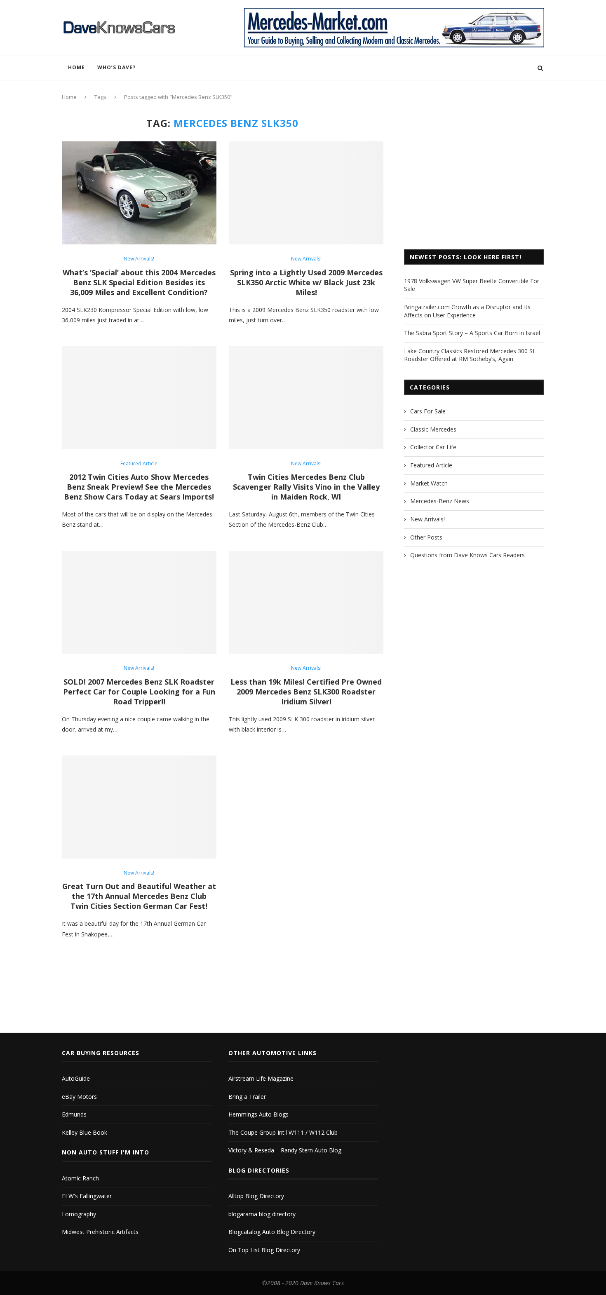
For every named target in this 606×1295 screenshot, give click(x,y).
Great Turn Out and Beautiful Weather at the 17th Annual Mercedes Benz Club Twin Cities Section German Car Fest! (139, 896)
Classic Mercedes (433, 429)
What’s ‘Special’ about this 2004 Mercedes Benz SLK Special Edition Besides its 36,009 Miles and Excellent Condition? (139, 282)
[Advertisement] (474, 175)
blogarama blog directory (262, 1214)
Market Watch (429, 483)
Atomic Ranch (80, 1178)
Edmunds (74, 1114)
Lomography (79, 1214)
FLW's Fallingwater (87, 1196)
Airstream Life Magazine (261, 1078)
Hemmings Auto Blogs (258, 1114)
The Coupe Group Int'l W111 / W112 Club (283, 1132)
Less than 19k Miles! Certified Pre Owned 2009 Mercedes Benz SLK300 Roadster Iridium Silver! (306, 691)
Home (76, 67)
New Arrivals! (139, 259)
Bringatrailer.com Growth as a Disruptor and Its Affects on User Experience (467, 311)
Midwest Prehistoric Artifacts (100, 1232)
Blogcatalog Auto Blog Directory (271, 1232)
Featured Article (138, 464)
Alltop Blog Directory (256, 1196)
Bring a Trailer (247, 1096)
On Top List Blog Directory (264, 1250)
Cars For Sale (428, 411)
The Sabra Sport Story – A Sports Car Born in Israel (472, 333)
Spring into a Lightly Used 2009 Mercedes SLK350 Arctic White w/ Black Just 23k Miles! (306, 282)
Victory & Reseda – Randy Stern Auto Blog (284, 1150)
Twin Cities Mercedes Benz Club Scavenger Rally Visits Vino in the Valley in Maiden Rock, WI (306, 487)
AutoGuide (76, 1078)
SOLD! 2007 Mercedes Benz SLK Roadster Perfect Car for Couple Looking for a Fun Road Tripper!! (139, 691)
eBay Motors (79, 1096)
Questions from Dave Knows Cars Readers (467, 555)
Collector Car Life (433, 447)
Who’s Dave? (116, 67)
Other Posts (426, 537)
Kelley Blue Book (84, 1132)
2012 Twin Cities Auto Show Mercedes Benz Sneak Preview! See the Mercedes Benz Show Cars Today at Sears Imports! (139, 487)
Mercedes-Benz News (439, 501)
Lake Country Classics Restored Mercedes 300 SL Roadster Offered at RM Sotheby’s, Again (470, 355)
